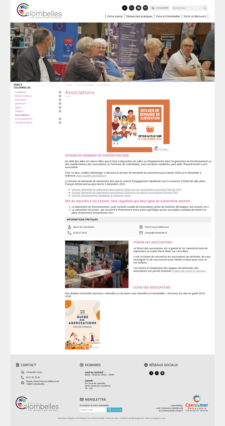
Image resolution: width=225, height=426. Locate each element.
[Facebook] (124, 8)
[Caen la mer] (197, 403)
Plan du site (112, 418)
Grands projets (23, 122)
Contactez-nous (34, 372)
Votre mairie (115, 16)
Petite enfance (23, 95)
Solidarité (20, 92)
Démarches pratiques (139, 16)
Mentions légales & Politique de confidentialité (81, 418)
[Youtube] (131, 8)
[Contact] (145, 8)
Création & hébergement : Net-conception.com (143, 418)
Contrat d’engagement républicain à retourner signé (101, 195)
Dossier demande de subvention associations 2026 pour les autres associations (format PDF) (125, 192)
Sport (18, 107)
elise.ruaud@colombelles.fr (91, 175)
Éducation (20, 99)
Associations (22, 114)
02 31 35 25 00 (33, 377)
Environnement (23, 118)
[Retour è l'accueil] (39, 17)
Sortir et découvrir (195, 16)
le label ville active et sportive (189, 270)
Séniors (19, 111)
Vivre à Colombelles (168, 16)
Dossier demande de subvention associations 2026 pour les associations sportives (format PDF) (127, 189)
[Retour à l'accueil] (37, 410)
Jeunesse (20, 103)
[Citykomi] (138, 8)
